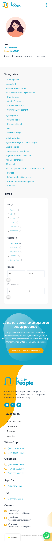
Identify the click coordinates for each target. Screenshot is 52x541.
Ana (6, 44)
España (13, 255)
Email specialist (11, 47)
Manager (14, 230)
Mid (11, 214)
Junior (12, 218)
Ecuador (13, 247)
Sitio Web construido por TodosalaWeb (33, 535)
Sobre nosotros (14, 421)
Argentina (14, 251)
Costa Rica (14, 260)
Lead (12, 222)
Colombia (14, 243)
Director (13, 226)
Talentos (11, 431)
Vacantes (11, 436)
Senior (13, 210)
